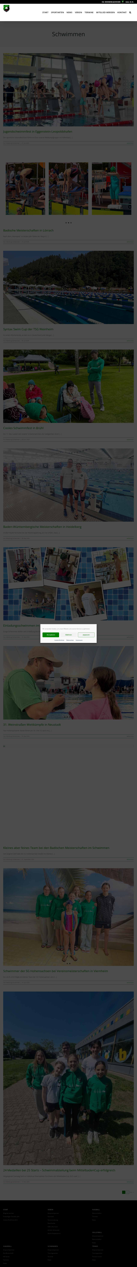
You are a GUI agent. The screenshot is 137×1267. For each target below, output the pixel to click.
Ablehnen (68, 635)
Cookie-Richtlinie (59, 640)
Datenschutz (70, 640)
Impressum (79, 640)
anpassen (86, 635)
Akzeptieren (51, 635)
